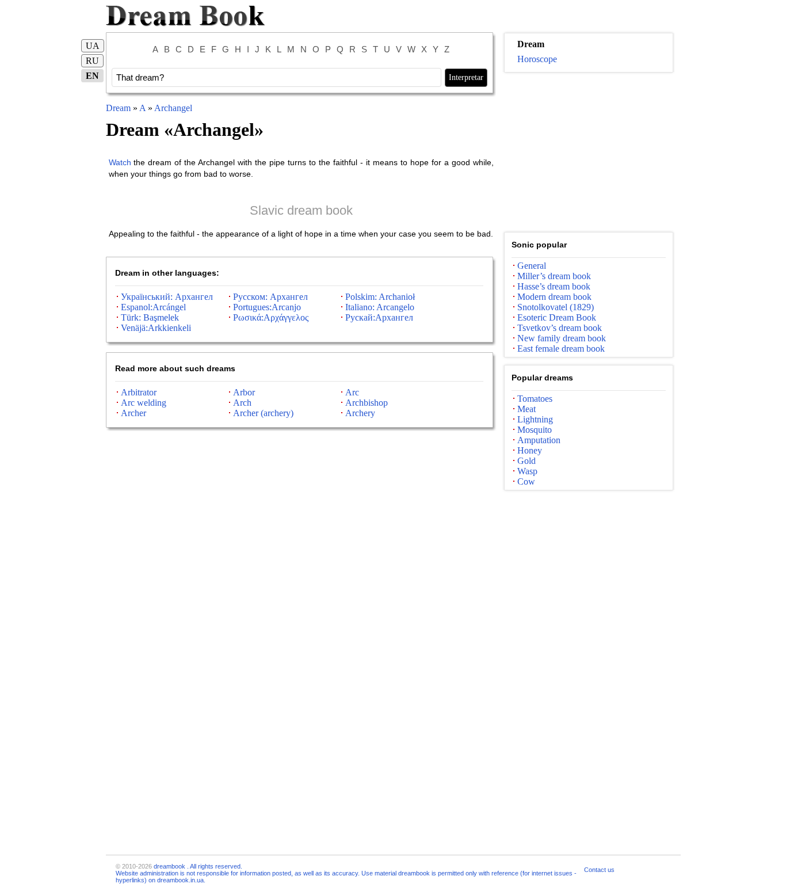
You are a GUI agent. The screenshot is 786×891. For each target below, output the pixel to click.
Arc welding (143, 403)
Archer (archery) (263, 413)
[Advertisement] (588, 152)
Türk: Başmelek (150, 317)
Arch (242, 403)
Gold (526, 461)
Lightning (535, 419)
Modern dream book (554, 297)
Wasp (527, 471)
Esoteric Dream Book (556, 317)
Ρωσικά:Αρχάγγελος (270, 317)
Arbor (244, 392)
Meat (526, 409)
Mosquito (534, 430)
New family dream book (561, 338)
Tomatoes (534, 398)
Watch (120, 162)
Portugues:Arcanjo (267, 307)
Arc (352, 392)
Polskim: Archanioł (380, 297)
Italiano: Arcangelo (379, 307)
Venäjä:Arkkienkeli (156, 328)
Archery (360, 413)
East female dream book (561, 348)
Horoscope (537, 59)
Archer (133, 413)
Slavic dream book (301, 210)
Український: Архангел (167, 297)
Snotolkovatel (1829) (555, 307)
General (531, 266)
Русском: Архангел (270, 297)
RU (92, 61)
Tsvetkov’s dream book (559, 328)
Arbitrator (139, 392)
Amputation (538, 440)
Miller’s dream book (554, 276)
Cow (526, 481)
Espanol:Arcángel (153, 307)
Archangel (173, 108)
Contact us (599, 869)
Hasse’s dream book (553, 286)
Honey (529, 450)
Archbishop (366, 403)
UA (93, 46)
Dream (118, 108)
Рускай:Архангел (379, 317)
